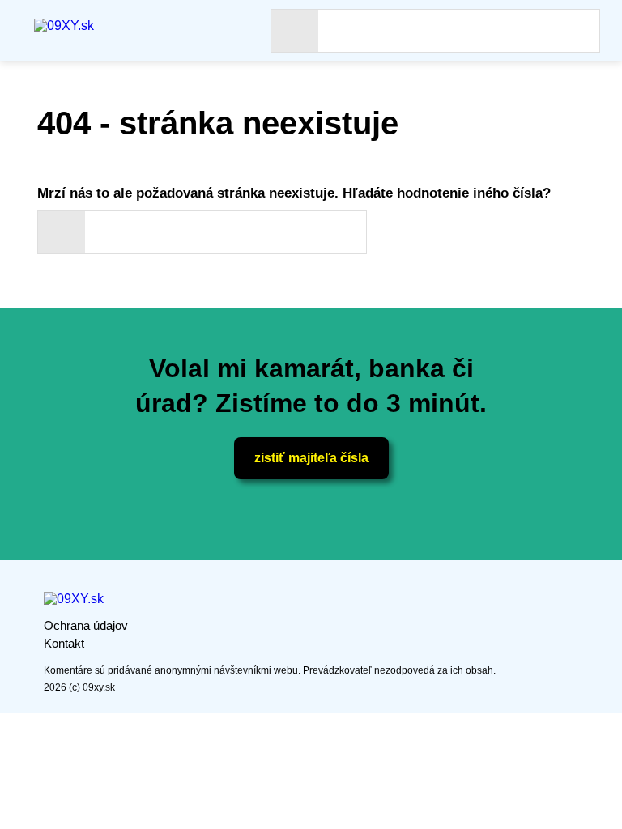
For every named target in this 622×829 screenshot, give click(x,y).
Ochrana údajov (86, 625)
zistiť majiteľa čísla (311, 458)
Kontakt (64, 643)
